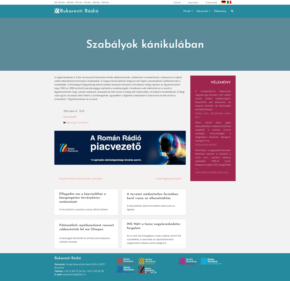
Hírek (186, 11)
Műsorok (202, 11)
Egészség (71, 122)
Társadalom (83, 122)
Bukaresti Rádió (79, 11)
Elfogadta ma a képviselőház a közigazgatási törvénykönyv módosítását (82, 197)
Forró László (69, 116)
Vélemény (220, 11)
